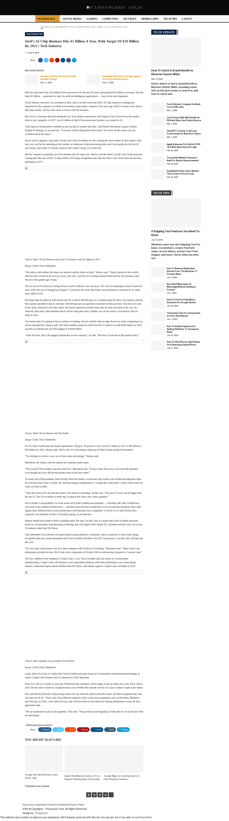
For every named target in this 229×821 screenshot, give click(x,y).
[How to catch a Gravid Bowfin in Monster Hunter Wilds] (176, 52)
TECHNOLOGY (46, 18)
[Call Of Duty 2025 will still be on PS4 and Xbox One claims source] (158, 121)
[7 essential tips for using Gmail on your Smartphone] (158, 317)
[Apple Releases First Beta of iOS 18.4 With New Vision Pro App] (158, 148)
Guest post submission (35, 804)
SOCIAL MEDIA (72, 18)
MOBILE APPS (150, 18)
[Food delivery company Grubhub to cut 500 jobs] (158, 108)
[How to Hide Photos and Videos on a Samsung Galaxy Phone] (158, 345)
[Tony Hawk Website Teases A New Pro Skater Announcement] (158, 161)
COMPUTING (110, 18)
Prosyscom (41, 813)
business (39, 725)
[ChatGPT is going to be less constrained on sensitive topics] (158, 134)
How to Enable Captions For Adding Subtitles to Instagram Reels (183, 329)
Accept (136, 817)
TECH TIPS (170, 18)
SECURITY (129, 18)
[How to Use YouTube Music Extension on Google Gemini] (158, 303)
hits (50, 725)
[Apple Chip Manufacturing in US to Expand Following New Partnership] (84, 759)
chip (46, 725)
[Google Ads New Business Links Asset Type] (44, 758)
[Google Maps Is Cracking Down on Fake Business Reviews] (123, 759)
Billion (31, 725)
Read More (146, 817)
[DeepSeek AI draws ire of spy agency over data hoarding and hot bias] (93, 80)
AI (27, 725)
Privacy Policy (76, 804)
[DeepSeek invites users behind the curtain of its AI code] (158, 175)
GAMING (92, 18)
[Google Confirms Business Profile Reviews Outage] (31, 80)
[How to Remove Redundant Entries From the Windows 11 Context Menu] (158, 272)
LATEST (187, 18)
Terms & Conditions (58, 804)
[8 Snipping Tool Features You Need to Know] (176, 213)
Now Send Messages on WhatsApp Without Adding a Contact (181, 287)
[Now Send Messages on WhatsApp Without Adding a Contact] (158, 288)
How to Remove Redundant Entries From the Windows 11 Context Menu (182, 271)
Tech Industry (34, 34)
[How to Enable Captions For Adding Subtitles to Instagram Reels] (158, 330)
